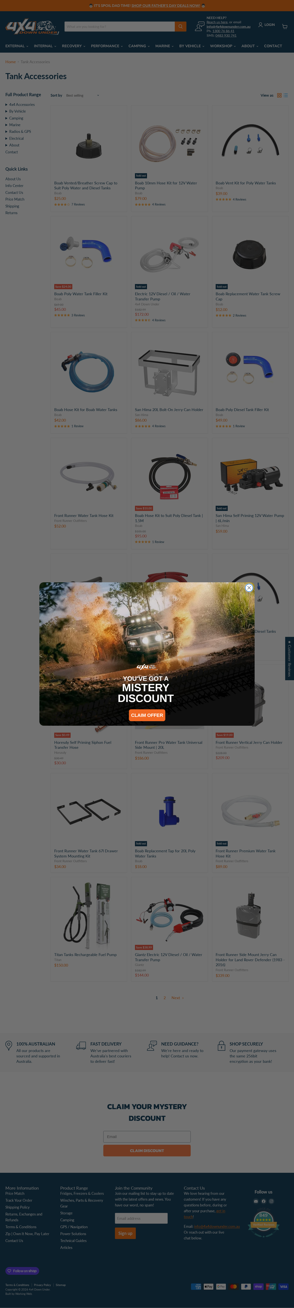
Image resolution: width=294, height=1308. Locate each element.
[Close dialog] (249, 588)
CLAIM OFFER (147, 715)
